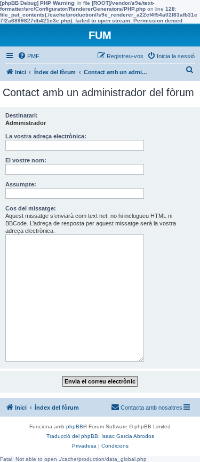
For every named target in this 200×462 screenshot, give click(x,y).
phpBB (74, 426)
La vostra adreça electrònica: (45, 136)
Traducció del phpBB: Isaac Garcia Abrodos (100, 436)
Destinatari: (21, 115)
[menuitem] (28, 56)
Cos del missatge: (30, 208)
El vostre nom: (25, 160)
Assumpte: (20, 184)
